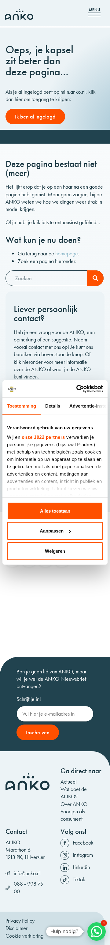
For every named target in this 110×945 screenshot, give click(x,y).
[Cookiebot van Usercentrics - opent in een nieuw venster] (77, 389)
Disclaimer (17, 928)
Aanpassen (52, 530)
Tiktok (79, 879)
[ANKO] (19, 14)
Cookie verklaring (24, 935)
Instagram (83, 854)
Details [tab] (52, 405)
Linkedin (81, 867)
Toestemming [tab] (21, 405)
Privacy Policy (20, 920)
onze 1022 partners (43, 437)
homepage (66, 253)
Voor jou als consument (73, 815)
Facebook (83, 842)
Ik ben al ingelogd (35, 116)
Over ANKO (74, 804)
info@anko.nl (27, 873)
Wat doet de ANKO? (74, 792)
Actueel (69, 781)
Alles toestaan (55, 510)
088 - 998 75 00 (28, 887)
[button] (96, 931)
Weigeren (55, 550)
